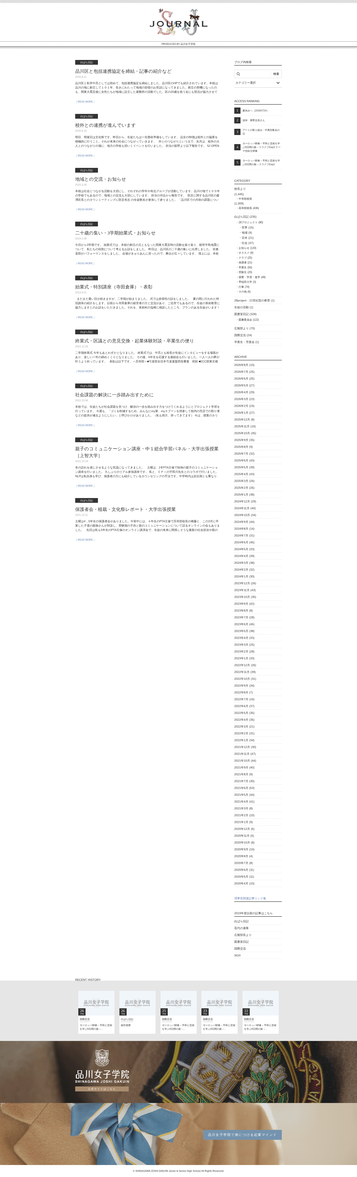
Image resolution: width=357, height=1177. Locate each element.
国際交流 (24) (243, 335)
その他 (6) (245, 291)
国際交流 (240, 948)
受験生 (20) (245, 272)
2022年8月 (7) (243, 692)
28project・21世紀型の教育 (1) (254, 300)
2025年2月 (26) (244, 487)
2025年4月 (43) (244, 474)
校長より (240, 188)
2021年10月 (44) (245, 760)
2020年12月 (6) (244, 828)
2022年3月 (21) (244, 726)
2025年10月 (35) (245, 433)
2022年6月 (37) (244, 706)
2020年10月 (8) (244, 842)
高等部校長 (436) (249, 208)
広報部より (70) (244, 328)
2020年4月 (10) (244, 883)
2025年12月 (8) (244, 419)
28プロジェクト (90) (251, 222)
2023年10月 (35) (245, 597)
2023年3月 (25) (244, 644)
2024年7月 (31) (244, 535)
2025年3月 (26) (244, 481)
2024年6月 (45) (244, 542)
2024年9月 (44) (244, 521)
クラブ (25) (245, 257)
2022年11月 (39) (245, 672)
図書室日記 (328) (245, 314)
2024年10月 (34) (245, 515)
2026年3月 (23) (244, 399)
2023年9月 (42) (244, 603)
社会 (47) (248, 243)
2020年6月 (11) (244, 869)
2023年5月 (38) (244, 631)
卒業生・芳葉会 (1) (246, 342)
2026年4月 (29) (244, 392)
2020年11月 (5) (244, 835)
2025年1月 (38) (244, 494)
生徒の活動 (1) (243, 307)
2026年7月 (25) (244, 371)
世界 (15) (248, 227)
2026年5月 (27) (244, 385)
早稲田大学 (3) (247, 281)
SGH (237, 955)
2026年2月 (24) (244, 405)
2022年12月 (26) (245, 665)
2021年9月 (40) (244, 767)
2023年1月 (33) (244, 658)
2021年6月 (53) (244, 788)
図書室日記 (241, 941)
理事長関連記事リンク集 (250, 898)
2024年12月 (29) (245, 501)
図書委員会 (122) (249, 319)
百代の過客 (241, 928)
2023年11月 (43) (245, 590)
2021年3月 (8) (243, 808)
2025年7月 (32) (244, 453)
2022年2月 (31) (244, 733)
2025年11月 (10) (245, 426)
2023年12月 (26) (245, 583)
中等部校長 (245, 198)
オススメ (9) (246, 252)
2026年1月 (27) (244, 412)
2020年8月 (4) (243, 856)
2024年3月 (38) (244, 562)
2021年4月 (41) (244, 801)
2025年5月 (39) (244, 467)
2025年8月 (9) (243, 446)
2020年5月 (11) (244, 876)
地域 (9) (247, 232)
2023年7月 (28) (244, 617)
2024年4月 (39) (244, 556)
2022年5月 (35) (244, 713)
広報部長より (243, 935)
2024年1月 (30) (244, 576)
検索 (276, 73)
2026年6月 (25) (244, 378)
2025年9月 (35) (244, 440)
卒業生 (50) (245, 267)
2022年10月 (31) (245, 678)
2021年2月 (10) (244, 815)
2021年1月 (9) (243, 822)
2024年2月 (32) (244, 569)
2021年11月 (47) (245, 753)
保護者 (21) (245, 262)
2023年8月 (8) (243, 610)
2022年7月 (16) (244, 699)
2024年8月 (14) (244, 528)
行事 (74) (244, 286)
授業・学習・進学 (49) (252, 277)
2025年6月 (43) (244, 460)
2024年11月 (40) (245, 508)
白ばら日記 (241, 921)
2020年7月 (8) (243, 863)
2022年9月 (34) (244, 685)
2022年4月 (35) (244, 719)
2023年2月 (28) (244, 651)
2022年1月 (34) (244, 740)
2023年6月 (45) (244, 624)
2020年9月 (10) (244, 849)
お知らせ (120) (247, 248)
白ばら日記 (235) (245, 216)
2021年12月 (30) (245, 747)
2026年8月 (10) (244, 365)
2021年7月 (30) (244, 781)
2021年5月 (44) (244, 794)
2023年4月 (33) (244, 637)
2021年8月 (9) (243, 774)
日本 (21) (248, 237)
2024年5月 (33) (244, 549)
